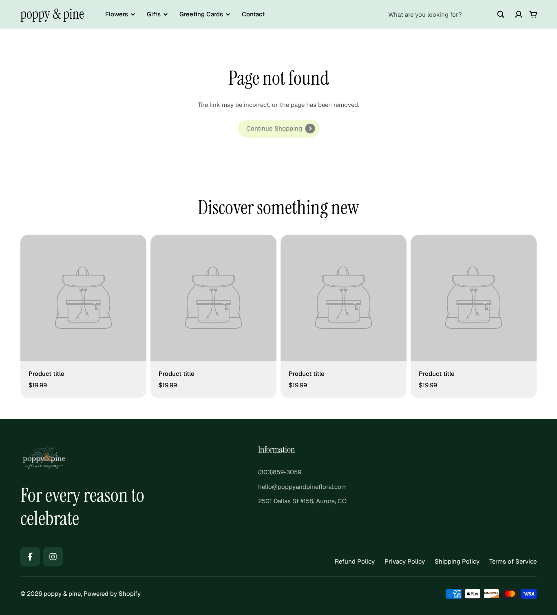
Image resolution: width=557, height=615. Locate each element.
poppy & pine (52, 14)
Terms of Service (513, 561)
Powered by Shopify (112, 593)
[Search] (501, 14)
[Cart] (533, 14)
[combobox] (446, 14)
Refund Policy (355, 561)
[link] (279, 129)
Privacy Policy (405, 561)
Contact (253, 14)
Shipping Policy (457, 561)
